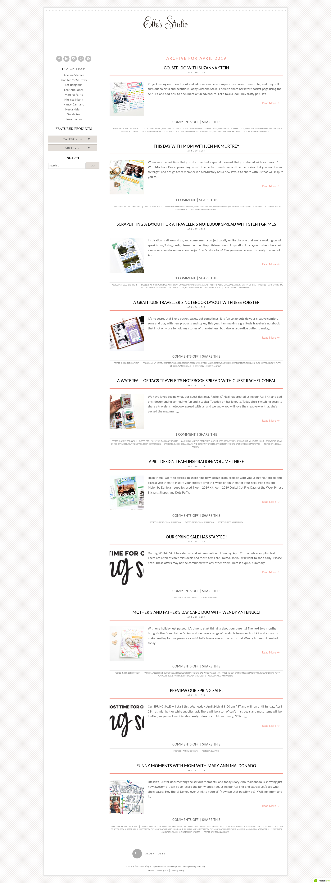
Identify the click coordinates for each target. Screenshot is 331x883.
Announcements (190, 751)
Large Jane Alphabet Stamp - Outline (240, 285)
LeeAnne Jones (74, 90)
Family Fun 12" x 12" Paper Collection (267, 826)
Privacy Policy (178, 870)
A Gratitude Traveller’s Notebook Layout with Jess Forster (196, 302)
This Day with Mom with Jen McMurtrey (196, 146)
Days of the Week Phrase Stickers (178, 207)
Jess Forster (194, 363)
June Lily (201, 866)
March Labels (207, 363)
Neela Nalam (73, 109)
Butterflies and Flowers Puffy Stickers (181, 673)
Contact (150, 870)
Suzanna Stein (219, 132)
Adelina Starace (74, 75)
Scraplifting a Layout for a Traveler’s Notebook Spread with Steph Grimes (196, 224)
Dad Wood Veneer (208, 673)
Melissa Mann (73, 99)
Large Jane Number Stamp (225, 829)
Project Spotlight (129, 285)
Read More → (270, 103)
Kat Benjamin (74, 85)
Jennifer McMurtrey (203, 207)
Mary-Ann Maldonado (247, 829)
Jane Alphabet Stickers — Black (171, 441)
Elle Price (214, 598)
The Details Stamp (176, 288)
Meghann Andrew (261, 132)
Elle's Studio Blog (141, 866)
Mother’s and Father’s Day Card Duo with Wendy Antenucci (196, 612)
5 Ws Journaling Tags (157, 285)
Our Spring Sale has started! (196, 537)
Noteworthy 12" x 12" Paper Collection (166, 132)
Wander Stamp (233, 132)
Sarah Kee (73, 114)
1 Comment (185, 200)
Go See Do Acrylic (181, 129)
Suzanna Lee (74, 119)
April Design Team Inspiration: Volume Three (196, 462)
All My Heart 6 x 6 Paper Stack (163, 363)
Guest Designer (128, 441)
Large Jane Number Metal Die (200, 829)
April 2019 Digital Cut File (160, 826)
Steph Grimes (162, 288)
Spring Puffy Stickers (225, 444)
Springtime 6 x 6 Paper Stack (248, 444)
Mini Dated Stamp (220, 207)
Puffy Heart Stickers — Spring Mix (158, 444)
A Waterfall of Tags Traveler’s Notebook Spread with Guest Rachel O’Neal (196, 381)
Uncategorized (190, 598)
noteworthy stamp (273, 441)
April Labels (167, 129)
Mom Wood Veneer (238, 207)
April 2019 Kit (155, 129)
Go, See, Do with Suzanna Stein (196, 68)
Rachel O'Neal (180, 444)
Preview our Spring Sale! (196, 691)
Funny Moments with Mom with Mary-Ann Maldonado (196, 766)
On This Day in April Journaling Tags (126, 444)
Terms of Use (162, 870)
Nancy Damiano (73, 104)
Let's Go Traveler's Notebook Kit (233, 441)
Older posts (150, 853)
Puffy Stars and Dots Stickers (260, 207)
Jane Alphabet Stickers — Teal (231, 129)
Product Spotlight (130, 129)
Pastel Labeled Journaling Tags (246, 363)
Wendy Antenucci (196, 676)
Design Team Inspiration (170, 522)
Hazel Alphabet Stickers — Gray (203, 129)
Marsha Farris (74, 94)
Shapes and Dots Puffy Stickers (198, 132)
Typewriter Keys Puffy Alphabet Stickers (203, 288)
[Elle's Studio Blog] (165, 22)
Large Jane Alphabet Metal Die (258, 129)
